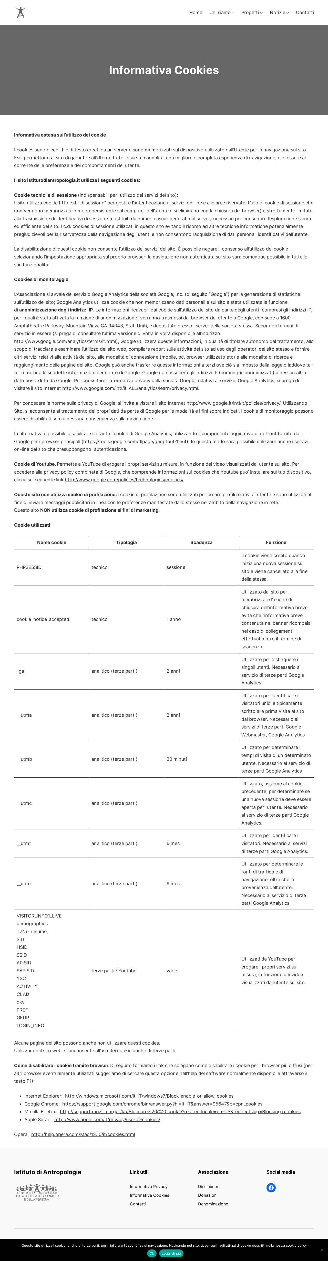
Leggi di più (171, 1253)
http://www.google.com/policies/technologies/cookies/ (124, 479)
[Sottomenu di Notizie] (287, 12)
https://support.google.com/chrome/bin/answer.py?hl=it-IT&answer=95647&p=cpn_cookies (162, 1104)
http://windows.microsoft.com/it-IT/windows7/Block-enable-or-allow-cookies (149, 1096)
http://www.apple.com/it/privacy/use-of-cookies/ (107, 1119)
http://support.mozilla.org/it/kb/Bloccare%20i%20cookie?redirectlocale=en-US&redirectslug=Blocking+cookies (180, 1111)
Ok (152, 1253)
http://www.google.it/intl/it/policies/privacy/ (233, 403)
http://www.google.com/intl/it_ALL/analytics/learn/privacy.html (130, 388)
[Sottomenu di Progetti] (261, 12)
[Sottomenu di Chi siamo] (233, 12)
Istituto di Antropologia (47, 1172)
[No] (321, 1250)
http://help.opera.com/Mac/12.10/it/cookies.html (83, 1134)
